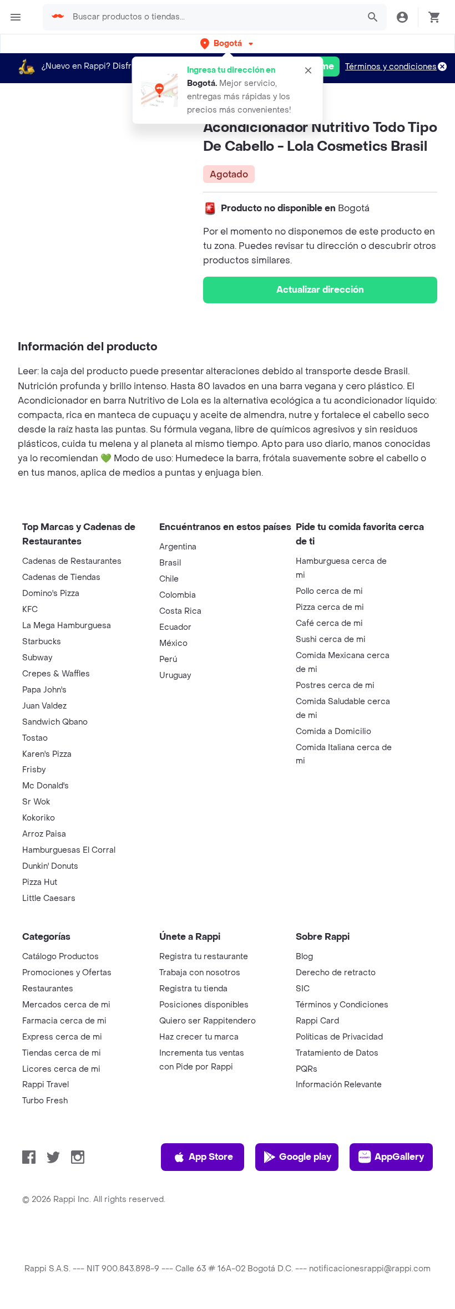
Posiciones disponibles (204, 1005)
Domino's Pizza (50, 593)
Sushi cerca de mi (331, 639)
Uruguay (175, 675)
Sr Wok (36, 802)
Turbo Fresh (45, 1101)
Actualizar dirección (320, 290)
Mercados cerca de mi (66, 1005)
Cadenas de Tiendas (61, 577)
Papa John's (44, 690)
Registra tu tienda (193, 989)
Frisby (34, 770)
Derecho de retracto (336, 972)
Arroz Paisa (44, 834)
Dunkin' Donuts (50, 866)
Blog (304, 956)
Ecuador (175, 627)
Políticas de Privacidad (339, 1037)
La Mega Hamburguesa (66, 625)
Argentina (177, 547)
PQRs (306, 1069)
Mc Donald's (45, 786)
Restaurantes (47, 989)
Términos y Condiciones (342, 1005)
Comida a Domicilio (333, 731)
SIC (303, 989)
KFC (30, 609)
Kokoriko (38, 818)
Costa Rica (180, 611)
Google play (305, 1157)
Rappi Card (317, 1021)
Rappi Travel (45, 1084)
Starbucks (41, 641)
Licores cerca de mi (61, 1069)
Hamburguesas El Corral (68, 850)
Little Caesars (48, 898)
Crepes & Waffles (56, 674)
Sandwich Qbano (55, 722)
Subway (37, 658)
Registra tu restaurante (203, 956)
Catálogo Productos (60, 956)
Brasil (170, 563)
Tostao (35, 738)
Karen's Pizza (47, 754)
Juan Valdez (44, 706)
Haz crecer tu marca (199, 1037)
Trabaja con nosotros (199, 972)
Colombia (177, 595)
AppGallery (399, 1157)
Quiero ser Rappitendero (207, 1021)
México (173, 643)
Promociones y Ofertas (67, 972)
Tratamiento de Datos (337, 1053)
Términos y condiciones (391, 67)
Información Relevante (339, 1084)
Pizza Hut (39, 882)
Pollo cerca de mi (329, 591)
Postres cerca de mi (335, 685)
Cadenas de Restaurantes (72, 561)
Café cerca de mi (329, 623)
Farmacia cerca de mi (64, 1021)
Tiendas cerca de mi (61, 1053)
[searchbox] (212, 17)
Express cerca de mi (62, 1037)
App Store (211, 1157)
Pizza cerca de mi (330, 607)
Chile (169, 579)
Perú (168, 659)
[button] (227, 43)
